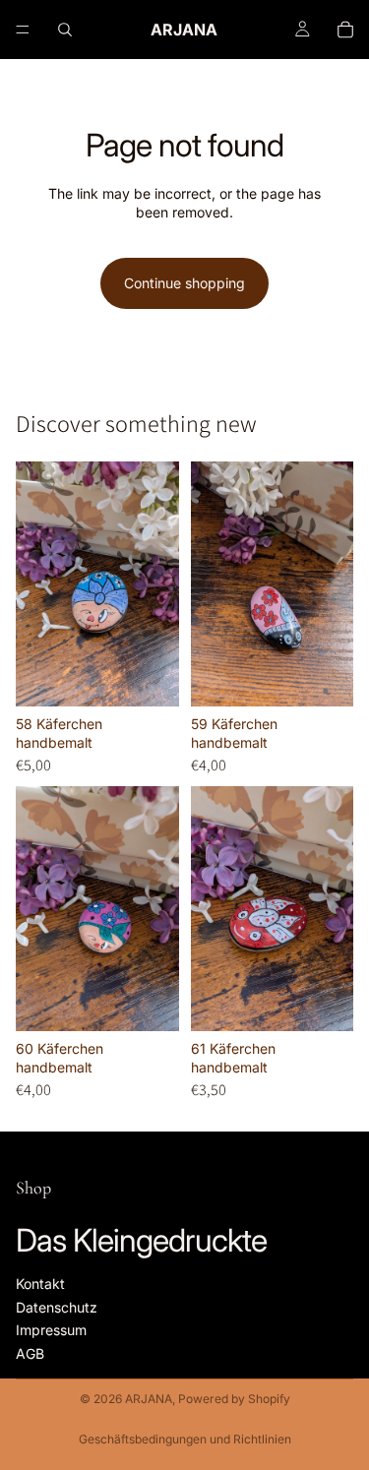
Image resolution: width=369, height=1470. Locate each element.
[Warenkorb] (345, 29)
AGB (30, 1353)
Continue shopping (184, 283)
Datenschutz (56, 1307)
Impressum (51, 1329)
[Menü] (22, 29)
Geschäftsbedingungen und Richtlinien (185, 1439)
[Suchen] (65, 29)
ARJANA (148, 1398)
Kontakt (40, 1283)
